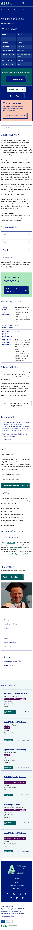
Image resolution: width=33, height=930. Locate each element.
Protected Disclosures (7, 916)
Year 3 (5, 250)
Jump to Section (7, 128)
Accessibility (4, 911)
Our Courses (9, 10)
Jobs (16, 882)
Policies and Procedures (16, 885)
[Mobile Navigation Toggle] (29, 3)
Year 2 (5, 242)
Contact (16, 879)
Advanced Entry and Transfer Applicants (16, 404)
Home (2, 10)
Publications (16, 889)
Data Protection (5, 914)
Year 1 (5, 234)
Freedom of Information (18, 914)
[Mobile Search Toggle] (23, 3)
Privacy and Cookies (15, 911)
